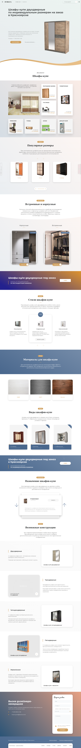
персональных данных (62, 726)
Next (38, 104)
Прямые (35, 446)
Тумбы (70, 745)
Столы (54, 745)
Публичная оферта (53, 740)
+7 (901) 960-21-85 (16, 712)
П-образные (58, 446)
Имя (56, 701)
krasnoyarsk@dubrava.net (19, 714)
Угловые (13, 446)
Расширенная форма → (30, 42)
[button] (35, 188)
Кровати (65, 745)
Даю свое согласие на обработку (64, 726)
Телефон (57, 705)
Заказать (53, 500)
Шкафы (42, 745)
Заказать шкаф (40, 339)
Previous (10, 104)
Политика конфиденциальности (66, 740)
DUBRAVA (8, 2)
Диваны (59, 745)
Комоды (48, 745)
